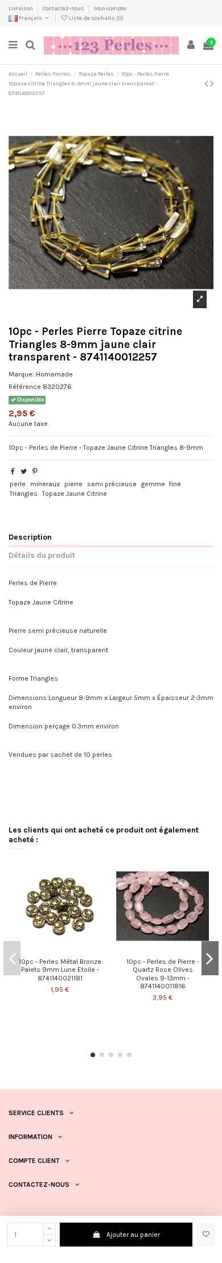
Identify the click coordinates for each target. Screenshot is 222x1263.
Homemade (54, 374)
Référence (25, 387)
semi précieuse (112, 484)
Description (30, 536)
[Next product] (211, 83)
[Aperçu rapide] (66, 949)
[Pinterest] (35, 471)
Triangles (24, 494)
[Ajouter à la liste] (53, 949)
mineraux (45, 484)
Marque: (21, 374)
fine (175, 484)
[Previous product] (207, 83)
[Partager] (13, 471)
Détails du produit (42, 555)
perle (18, 484)
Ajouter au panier (133, 1235)
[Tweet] (23, 471)
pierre (73, 484)
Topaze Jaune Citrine (74, 494)
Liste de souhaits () (96, 18)
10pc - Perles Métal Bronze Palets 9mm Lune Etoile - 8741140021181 (60, 970)
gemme (153, 484)
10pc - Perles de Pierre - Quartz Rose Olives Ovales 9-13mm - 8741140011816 (162, 974)
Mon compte (110, 8)
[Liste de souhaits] (205, 1235)
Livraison (21, 8)
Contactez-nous (64, 8)
